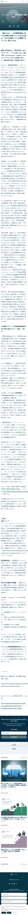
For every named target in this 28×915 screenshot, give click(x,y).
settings (7, 910)
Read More (4, 793)
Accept (4, 912)
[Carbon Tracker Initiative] (4, 1)
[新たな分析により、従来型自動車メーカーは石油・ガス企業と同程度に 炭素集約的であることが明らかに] (14, 771)
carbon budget (10, 55)
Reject (9, 912)
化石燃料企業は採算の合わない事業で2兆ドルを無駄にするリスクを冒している (14, 818)
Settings (14, 912)
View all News (24, 757)
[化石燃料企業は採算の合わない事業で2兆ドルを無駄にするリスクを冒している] (14, 806)
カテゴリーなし (14, 13)
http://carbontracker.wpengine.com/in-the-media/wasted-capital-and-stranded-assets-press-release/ (13, 706)
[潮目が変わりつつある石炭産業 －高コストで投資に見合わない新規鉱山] (14, 838)
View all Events (23, 864)
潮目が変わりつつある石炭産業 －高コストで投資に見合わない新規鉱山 (13, 850)
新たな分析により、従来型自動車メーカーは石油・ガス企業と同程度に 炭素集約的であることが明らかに (13, 785)
